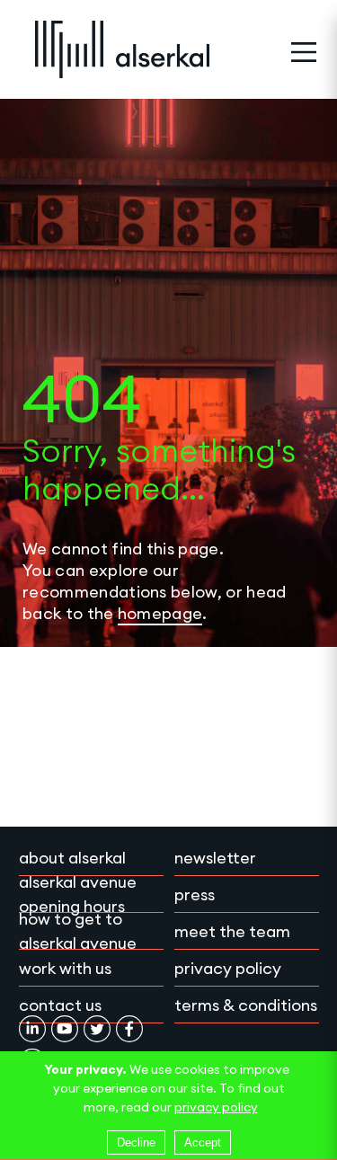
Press (194, 894)
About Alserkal (72, 857)
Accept (202, 1142)
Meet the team (232, 931)
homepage (160, 613)
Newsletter (215, 857)
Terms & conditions (245, 1005)
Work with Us (65, 968)
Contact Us (60, 1005)
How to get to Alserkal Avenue (78, 930)
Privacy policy (227, 968)
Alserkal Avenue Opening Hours (78, 894)
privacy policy (216, 1107)
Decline (136, 1142)
